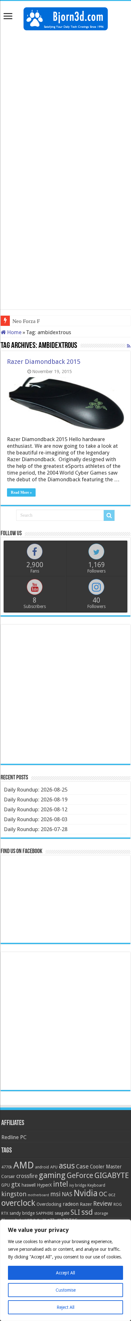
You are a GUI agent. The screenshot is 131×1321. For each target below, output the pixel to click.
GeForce (80, 1175)
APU (54, 1167)
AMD (23, 1165)
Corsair (8, 1176)
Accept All (65, 1272)
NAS (67, 1194)
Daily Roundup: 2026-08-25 (35, 789)
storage (101, 1213)
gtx (15, 1184)
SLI (75, 1212)
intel (60, 1184)
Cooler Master (106, 1167)
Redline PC (13, 1137)
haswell (29, 1185)
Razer (86, 1204)
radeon (71, 1204)
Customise (66, 1290)
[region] (65, 1270)
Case (82, 1166)
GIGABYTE (111, 1175)
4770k (6, 1167)
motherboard (38, 1195)
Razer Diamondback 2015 (43, 361)
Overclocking (49, 1204)
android (42, 1167)
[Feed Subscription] (128, 346)
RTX (4, 1213)
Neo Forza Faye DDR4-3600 (44, 321)
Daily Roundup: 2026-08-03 (35, 819)
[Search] (109, 515)
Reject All (65, 1307)
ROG (118, 1204)
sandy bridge (22, 1213)
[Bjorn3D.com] (66, 17)
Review (102, 1203)
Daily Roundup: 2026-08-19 (35, 799)
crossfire (27, 1176)
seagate (62, 1213)
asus (67, 1165)
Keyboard (96, 1185)
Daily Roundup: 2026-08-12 (35, 809)
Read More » (21, 492)
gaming (52, 1175)
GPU (5, 1185)
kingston (13, 1194)
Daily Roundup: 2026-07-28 (35, 829)
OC (103, 1194)
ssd (87, 1212)
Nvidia (85, 1193)
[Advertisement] (65, 102)
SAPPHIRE (44, 1213)
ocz (111, 1194)
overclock (18, 1203)
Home (14, 332)
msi (55, 1194)
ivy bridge (77, 1185)
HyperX (44, 1185)
